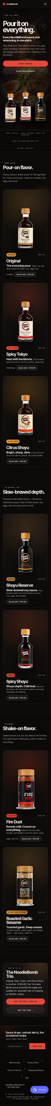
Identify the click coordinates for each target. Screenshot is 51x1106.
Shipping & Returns (36, 1070)
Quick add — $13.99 (25, 274)
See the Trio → (25, 1010)
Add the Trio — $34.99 (25, 1001)
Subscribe (37, 1046)
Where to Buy (14, 1063)
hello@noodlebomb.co (15, 1085)
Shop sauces (25, 64)
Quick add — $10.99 (30, 839)
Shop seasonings (25, 71)
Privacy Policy (33, 1063)
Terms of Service (14, 1070)
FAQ (27, 1078)
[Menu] (45, 4)
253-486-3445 (13, 1087)
